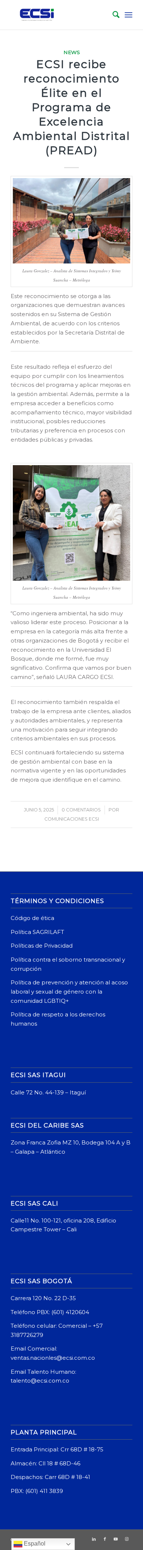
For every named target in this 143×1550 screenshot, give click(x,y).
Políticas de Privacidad (42, 945)
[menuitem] (112, 14)
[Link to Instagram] (126, 1538)
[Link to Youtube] (115, 1538)
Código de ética (32, 917)
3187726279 (28, 1334)
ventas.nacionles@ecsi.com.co (53, 1357)
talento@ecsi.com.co (40, 1380)
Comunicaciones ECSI (71, 819)
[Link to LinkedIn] (93, 1538)
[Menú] (128, 15)
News (71, 52)
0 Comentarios (81, 810)
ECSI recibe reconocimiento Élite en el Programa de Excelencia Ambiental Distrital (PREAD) (71, 107)
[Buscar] (112, 14)
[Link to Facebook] (104, 1538)
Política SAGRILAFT (37, 931)
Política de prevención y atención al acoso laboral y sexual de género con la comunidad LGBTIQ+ (69, 991)
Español (33, 1543)
